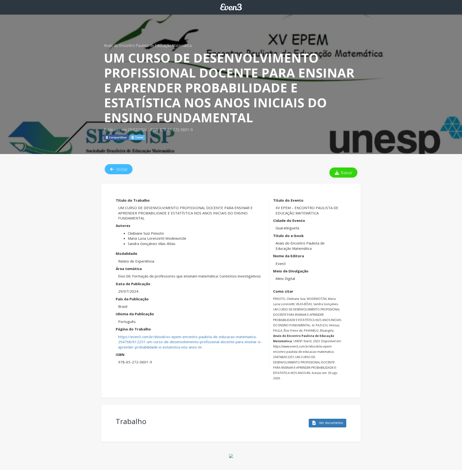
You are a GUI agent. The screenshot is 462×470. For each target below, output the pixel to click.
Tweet (138, 137)
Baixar (346, 172)
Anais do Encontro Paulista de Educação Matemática (148, 45)
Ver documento (330, 422)
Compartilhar (118, 137)
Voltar (121, 169)
